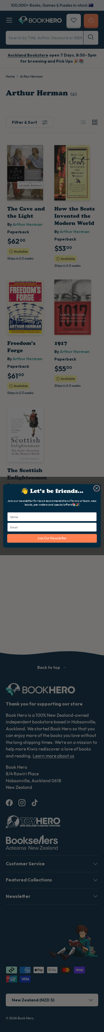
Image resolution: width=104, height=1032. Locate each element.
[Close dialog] (97, 488)
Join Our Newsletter (51, 538)
